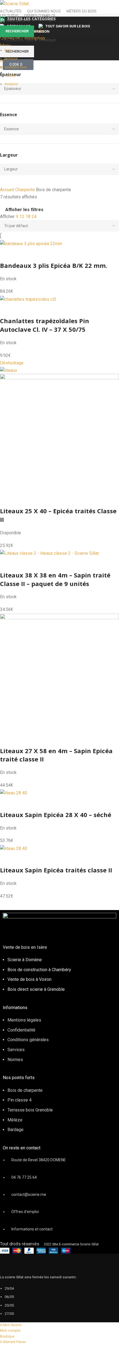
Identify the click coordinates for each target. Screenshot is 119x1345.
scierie (10, 75)
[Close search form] (7, 7)
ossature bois (16, 67)
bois (8, 50)
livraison (11, 84)
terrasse (11, 58)
